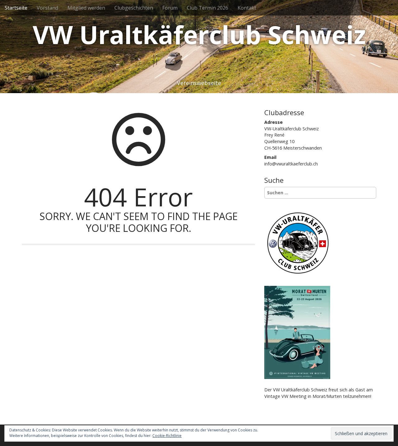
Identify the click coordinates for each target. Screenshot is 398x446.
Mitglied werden (86, 7)
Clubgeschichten (133, 7)
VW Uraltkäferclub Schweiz (199, 34)
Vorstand (47, 7)
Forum (170, 7)
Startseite (16, 7)
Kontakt (247, 7)
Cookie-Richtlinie (167, 435)
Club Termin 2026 (207, 7)
